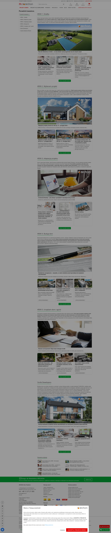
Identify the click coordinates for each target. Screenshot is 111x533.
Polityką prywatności (49, 525)
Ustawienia (62, 530)
